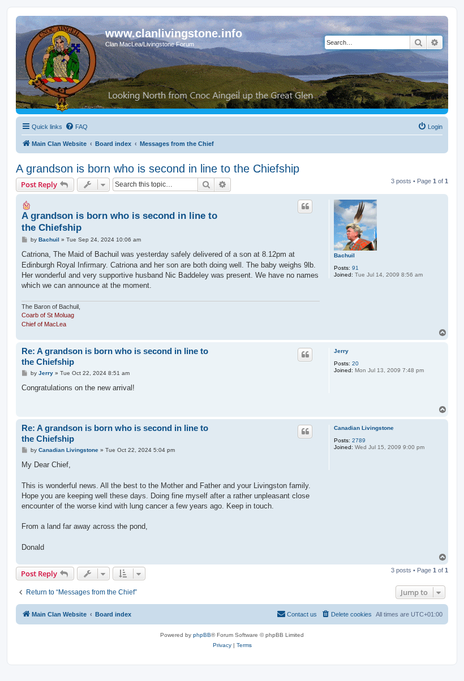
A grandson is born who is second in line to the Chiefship (157, 168)
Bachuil (344, 255)
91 (355, 268)
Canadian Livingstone (364, 428)
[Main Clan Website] (62, 66)
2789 (359, 440)
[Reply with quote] (305, 206)
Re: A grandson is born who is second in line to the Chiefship (115, 356)
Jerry (341, 351)
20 (355, 363)
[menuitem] (76, 126)
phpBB (202, 635)
